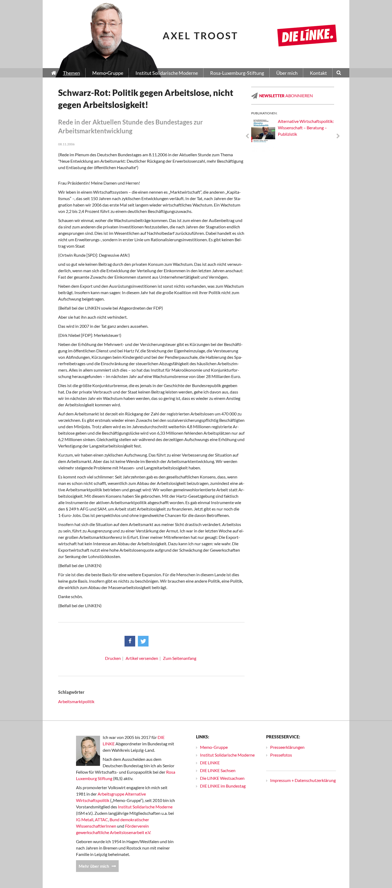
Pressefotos (281, 754)
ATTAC (101, 819)
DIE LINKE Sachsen (217, 770)
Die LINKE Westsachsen (222, 778)
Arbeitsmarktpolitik (76, 701)
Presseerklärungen (287, 747)
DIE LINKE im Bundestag (223, 785)
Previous (247, 136)
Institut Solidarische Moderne (145, 806)
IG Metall (84, 819)
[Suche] (339, 73)
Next (338, 136)
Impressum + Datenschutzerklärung (303, 780)
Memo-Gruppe (214, 747)
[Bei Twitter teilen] (143, 641)
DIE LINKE (210, 762)
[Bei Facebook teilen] (130, 641)
